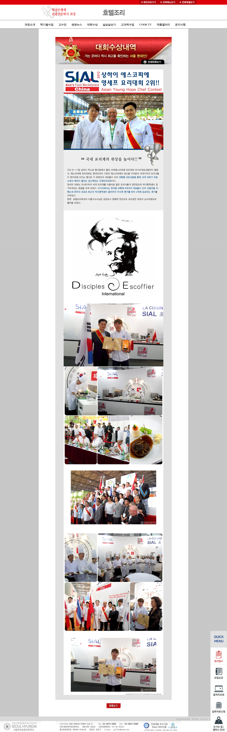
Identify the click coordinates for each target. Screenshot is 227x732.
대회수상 (92, 24)
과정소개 (30, 24)
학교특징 (195, 719)
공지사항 (180, 24)
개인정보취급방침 (182, 719)
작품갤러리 (163, 24)
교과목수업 (127, 24)
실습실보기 (109, 24)
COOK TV (145, 24)
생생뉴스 (76, 24)
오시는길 (204, 719)
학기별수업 (47, 24)
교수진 (62, 24)
